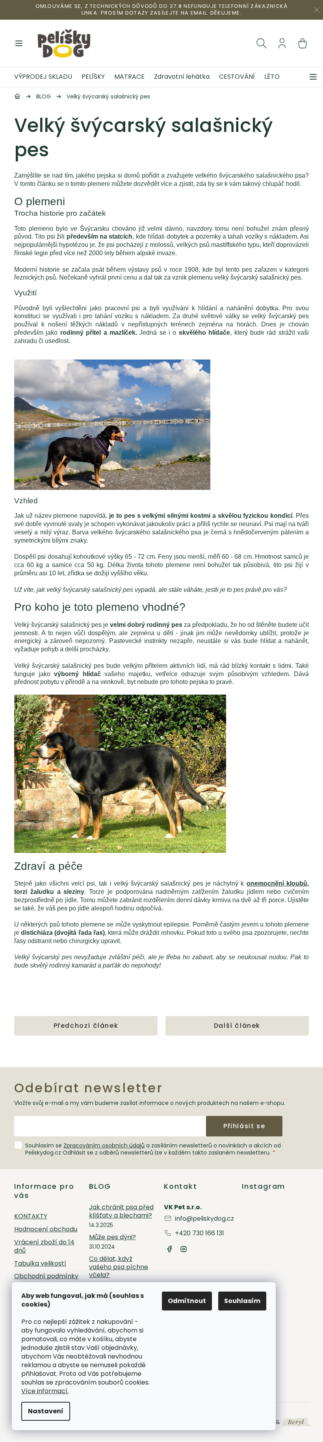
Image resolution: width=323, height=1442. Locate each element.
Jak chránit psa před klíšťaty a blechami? (121, 1211)
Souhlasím (242, 1300)
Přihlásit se (244, 1126)
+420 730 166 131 (199, 1233)
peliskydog (183, 1249)
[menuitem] (45, 77)
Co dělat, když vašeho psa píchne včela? (118, 1267)
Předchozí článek (86, 1025)
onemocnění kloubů (277, 883)
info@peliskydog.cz (204, 1218)
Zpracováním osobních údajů (104, 1145)
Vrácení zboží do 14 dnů (44, 1246)
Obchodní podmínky (46, 1276)
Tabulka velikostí (40, 1264)
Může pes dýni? (112, 1237)
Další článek (237, 1025)
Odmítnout (187, 1300)
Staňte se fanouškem (169, 1249)
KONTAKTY (30, 1216)
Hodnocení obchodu (45, 1229)
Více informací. (45, 1391)
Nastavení (45, 1411)
